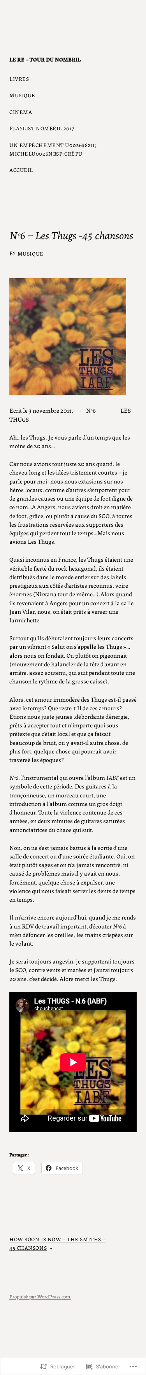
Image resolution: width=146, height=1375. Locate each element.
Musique (31, 253)
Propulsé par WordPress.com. (40, 1296)
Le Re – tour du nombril (45, 59)
